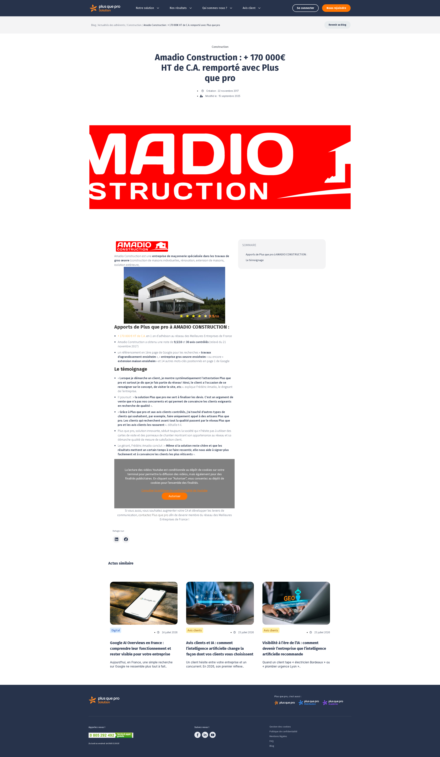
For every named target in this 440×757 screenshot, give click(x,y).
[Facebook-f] (197, 735)
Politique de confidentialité (283, 731)
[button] (116, 539)
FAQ (272, 741)
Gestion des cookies (280, 726)
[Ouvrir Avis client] (259, 8)
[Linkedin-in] (205, 735)
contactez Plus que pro (153, 515)
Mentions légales (278, 736)
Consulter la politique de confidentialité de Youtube (174, 490)
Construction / (135, 25)
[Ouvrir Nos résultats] (190, 8)
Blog (272, 745)
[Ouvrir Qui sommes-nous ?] (231, 8)
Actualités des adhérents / (112, 25)
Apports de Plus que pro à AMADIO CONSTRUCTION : (276, 254)
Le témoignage (255, 260)
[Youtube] (213, 735)
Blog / (94, 25)
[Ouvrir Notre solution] (158, 8)
